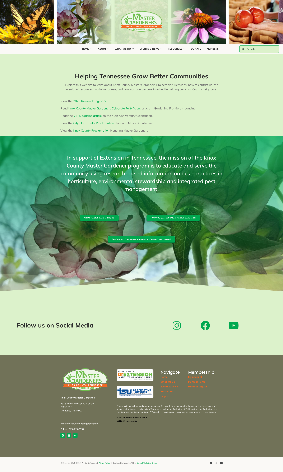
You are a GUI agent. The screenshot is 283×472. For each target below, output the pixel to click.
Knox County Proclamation (91, 130)
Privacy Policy (104, 463)
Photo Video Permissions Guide (132, 417)
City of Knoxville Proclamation (93, 123)
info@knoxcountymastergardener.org (79, 423)
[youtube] (75, 435)
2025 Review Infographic (90, 101)
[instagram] (69, 435)
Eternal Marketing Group (147, 463)
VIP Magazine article (88, 116)
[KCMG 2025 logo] (141, 12)
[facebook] (62, 435)
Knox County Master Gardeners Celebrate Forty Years (104, 108)
